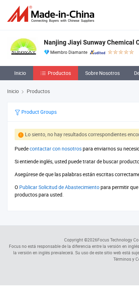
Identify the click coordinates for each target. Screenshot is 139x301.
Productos (59, 73)
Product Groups (38, 111)
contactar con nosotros (56, 148)
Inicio (20, 73)
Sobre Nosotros (102, 73)
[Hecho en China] (52, 14)
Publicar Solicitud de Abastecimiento (59, 187)
